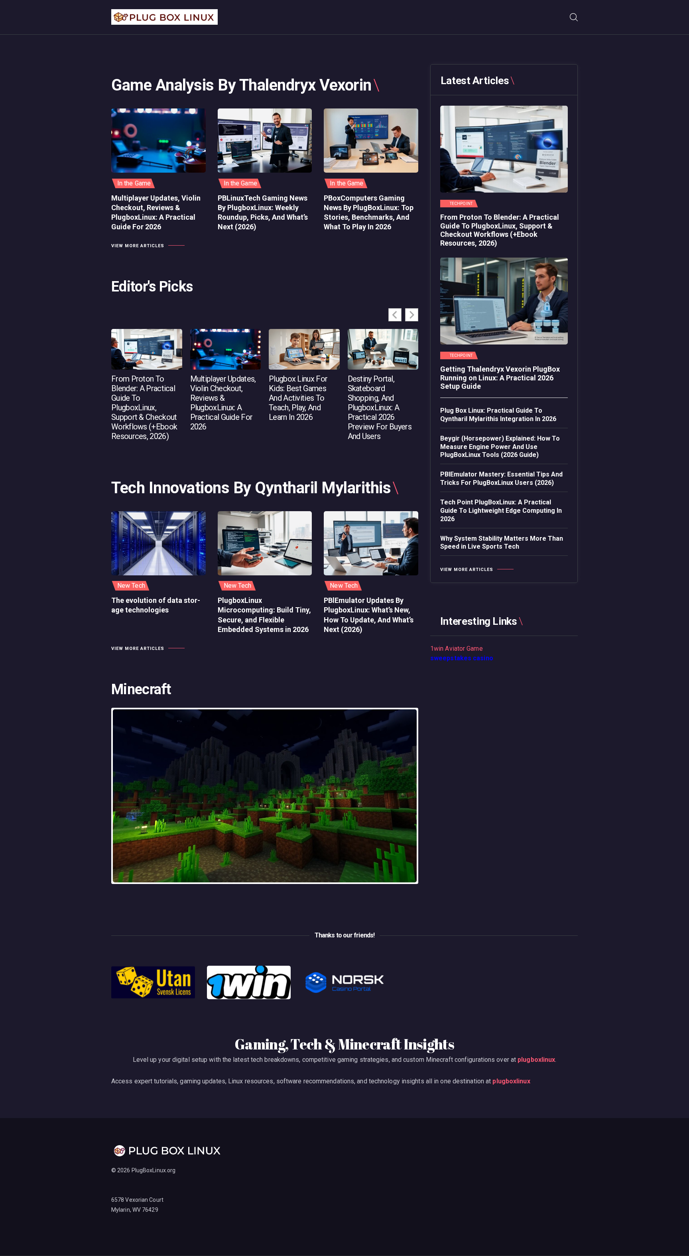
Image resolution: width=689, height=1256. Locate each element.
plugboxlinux (536, 1059)
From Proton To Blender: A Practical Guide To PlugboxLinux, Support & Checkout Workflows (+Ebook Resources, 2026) (144, 407)
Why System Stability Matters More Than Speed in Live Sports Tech (501, 543)
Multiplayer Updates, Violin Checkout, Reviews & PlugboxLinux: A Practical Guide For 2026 (156, 212)
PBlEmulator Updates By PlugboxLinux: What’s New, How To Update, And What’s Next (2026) (368, 615)
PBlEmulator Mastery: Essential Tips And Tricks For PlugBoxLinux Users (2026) (501, 478)
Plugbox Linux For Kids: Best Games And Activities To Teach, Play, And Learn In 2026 (298, 398)
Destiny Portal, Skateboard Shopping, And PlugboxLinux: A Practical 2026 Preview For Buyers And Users (379, 407)
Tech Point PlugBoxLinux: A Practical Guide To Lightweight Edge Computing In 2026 (501, 510)
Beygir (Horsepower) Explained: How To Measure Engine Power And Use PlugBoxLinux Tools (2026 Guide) (500, 447)
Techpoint (461, 204)
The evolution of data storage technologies (155, 605)
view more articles (137, 245)
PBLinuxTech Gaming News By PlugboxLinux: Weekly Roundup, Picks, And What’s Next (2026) (263, 212)
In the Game (134, 183)
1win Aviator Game (456, 648)
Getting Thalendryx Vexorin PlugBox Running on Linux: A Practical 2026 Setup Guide (500, 377)
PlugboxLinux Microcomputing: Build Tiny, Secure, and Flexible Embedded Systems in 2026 (264, 615)
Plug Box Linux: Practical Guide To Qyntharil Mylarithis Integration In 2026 (498, 415)
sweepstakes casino (461, 658)
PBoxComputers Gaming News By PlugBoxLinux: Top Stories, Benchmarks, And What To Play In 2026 (368, 212)
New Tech (131, 585)
